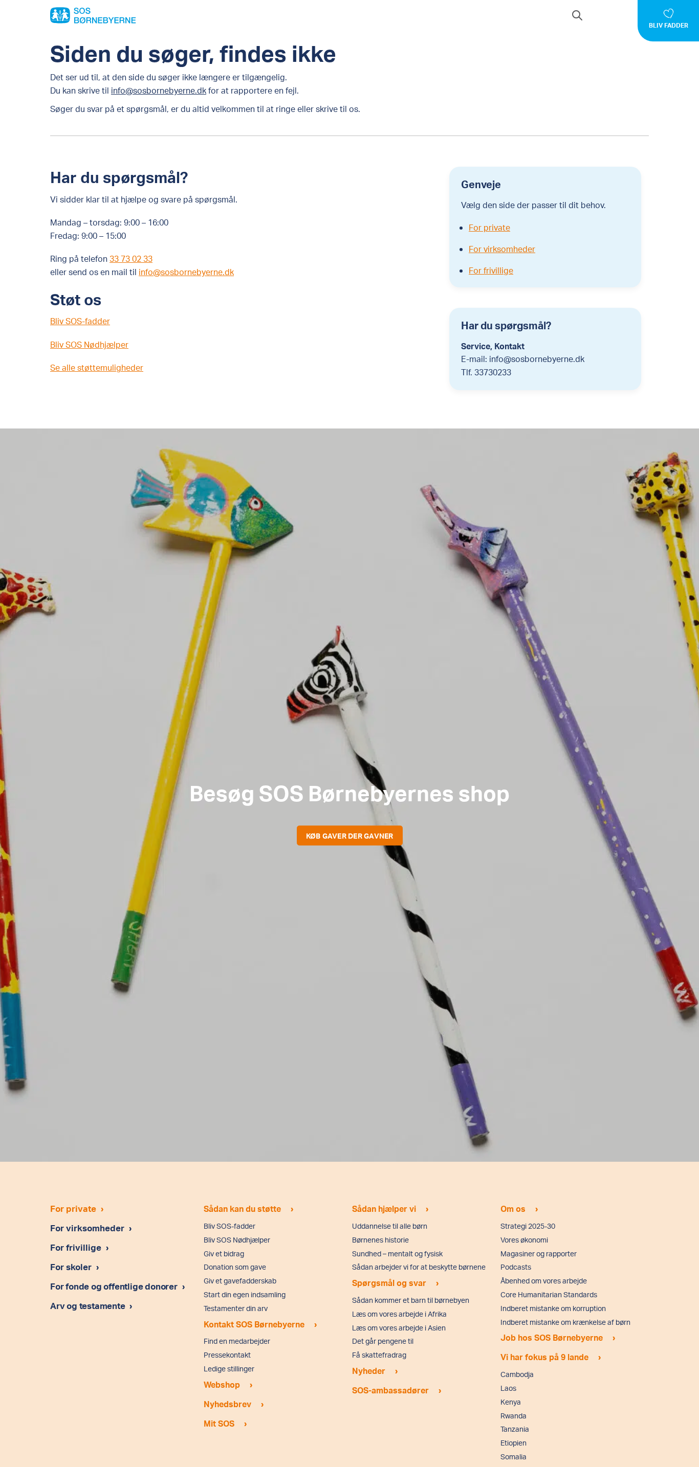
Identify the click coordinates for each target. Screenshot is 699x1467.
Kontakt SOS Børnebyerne (254, 1324)
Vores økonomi (524, 1239)
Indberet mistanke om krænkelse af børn (565, 1322)
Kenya (510, 1401)
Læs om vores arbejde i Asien (399, 1327)
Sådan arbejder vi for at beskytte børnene (419, 1266)
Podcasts (515, 1266)
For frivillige (491, 270)
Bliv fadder (668, 25)
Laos (508, 1388)
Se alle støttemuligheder (96, 367)
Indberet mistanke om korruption (553, 1308)
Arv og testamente (88, 1305)
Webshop (222, 1384)
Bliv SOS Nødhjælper (89, 344)
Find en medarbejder (237, 1341)
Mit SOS (219, 1423)
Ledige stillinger (229, 1368)
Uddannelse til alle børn (389, 1226)
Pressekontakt (227, 1354)
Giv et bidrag (224, 1253)
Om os (513, 1208)
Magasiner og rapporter (538, 1253)
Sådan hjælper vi (384, 1208)
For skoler (71, 1266)
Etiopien (513, 1442)
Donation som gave (235, 1266)
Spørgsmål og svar (389, 1282)
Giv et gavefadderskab (240, 1280)
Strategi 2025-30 (527, 1226)
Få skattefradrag (379, 1354)
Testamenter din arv (236, 1308)
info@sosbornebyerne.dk (158, 90)
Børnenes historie (380, 1239)
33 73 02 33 (131, 258)
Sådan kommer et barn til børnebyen (410, 1300)
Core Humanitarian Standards (548, 1294)
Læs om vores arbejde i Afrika (399, 1314)
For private (489, 227)
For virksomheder (502, 248)
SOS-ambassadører (390, 1390)
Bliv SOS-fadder (80, 320)
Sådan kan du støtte (242, 1208)
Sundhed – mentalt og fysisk (397, 1253)
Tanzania (514, 1429)
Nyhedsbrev (227, 1403)
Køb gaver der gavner (350, 835)
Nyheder (368, 1370)
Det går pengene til (382, 1341)
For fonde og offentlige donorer (115, 1286)
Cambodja (517, 1374)
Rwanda (513, 1415)
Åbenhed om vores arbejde (543, 1280)
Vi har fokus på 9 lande (544, 1356)
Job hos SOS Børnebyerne (551, 1337)
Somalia (513, 1456)
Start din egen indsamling (245, 1294)
